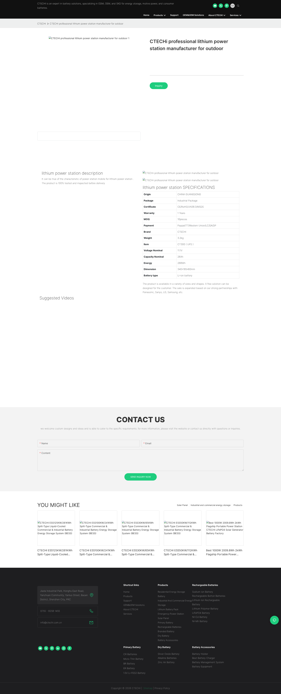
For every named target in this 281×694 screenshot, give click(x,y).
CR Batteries (130, 654)
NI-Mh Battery (200, 621)
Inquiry (158, 85)
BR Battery (129, 663)
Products (238, 505)
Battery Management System (208, 662)
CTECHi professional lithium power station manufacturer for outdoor (86, 23)
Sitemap (147, 688)
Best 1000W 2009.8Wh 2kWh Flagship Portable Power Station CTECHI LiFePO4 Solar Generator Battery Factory (225, 552)
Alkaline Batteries (167, 657)
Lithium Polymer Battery (205, 608)
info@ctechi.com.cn (51, 622)
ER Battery (129, 668)
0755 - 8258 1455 (50, 610)
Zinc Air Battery (166, 662)
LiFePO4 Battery (201, 612)
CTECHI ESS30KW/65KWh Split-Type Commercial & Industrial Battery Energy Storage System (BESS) (138, 552)
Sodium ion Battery (202, 591)
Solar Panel (182, 505)
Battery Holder (200, 653)
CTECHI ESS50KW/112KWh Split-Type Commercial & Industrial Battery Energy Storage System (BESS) (180, 552)
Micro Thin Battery (133, 658)
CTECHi (41, 23)
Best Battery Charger (203, 657)
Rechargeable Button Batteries (208, 595)
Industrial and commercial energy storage (211, 505)
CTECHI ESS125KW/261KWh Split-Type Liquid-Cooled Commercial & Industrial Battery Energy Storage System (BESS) (54, 552)
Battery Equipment (202, 666)
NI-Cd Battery (199, 616)
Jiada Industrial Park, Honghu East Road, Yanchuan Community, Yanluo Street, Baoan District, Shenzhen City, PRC (64, 595)
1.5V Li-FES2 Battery (134, 672)
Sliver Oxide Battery (168, 653)
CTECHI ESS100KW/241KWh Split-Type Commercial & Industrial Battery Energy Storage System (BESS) (97, 552)
